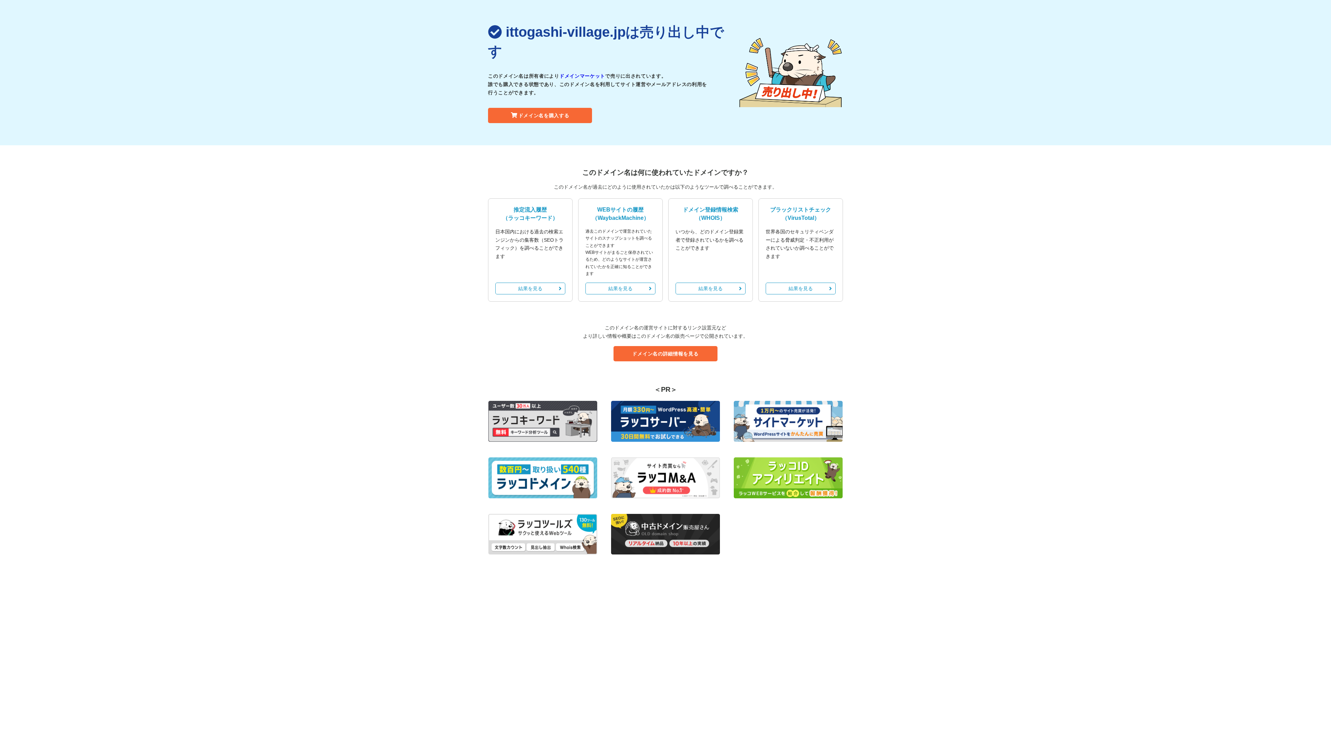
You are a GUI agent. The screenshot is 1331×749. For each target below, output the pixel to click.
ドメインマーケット (582, 76)
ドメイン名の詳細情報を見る (665, 353)
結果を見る (530, 288)
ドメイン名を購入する (544, 115)
